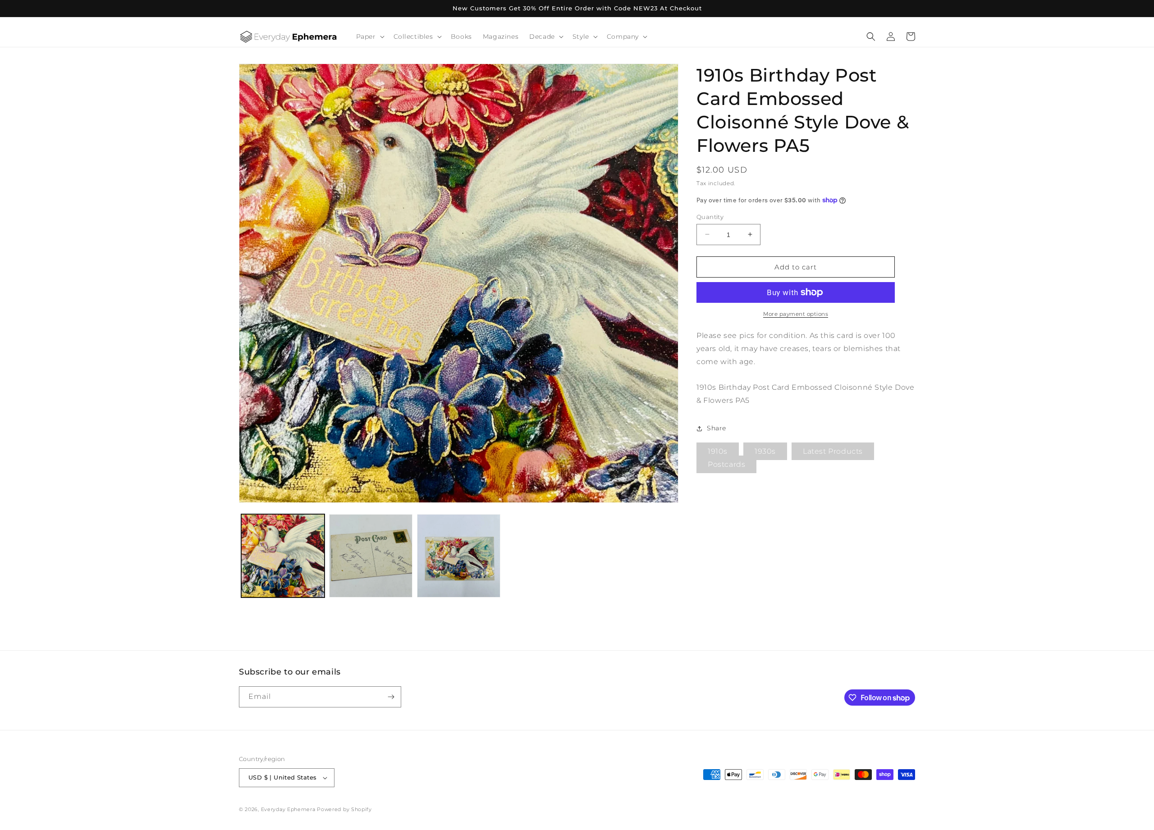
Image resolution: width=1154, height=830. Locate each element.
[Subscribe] (391, 696)
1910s (718, 451)
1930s (765, 451)
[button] (369, 36)
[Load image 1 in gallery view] (283, 555)
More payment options (795, 313)
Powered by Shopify (344, 809)
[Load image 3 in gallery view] (458, 555)
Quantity (710, 216)
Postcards (726, 464)
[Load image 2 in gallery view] (370, 555)
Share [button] (716, 428)
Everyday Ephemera (288, 809)
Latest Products (833, 451)
